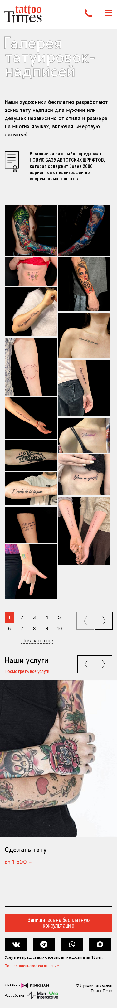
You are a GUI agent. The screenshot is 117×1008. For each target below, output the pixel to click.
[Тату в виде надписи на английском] (31, 525)
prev (86, 618)
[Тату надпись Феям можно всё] (84, 388)
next (105, 618)
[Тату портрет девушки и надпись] (84, 284)
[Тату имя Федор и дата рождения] (31, 367)
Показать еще (37, 641)
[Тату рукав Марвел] (31, 230)
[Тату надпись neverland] (84, 435)
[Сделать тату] (58, 758)
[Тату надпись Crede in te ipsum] (31, 488)
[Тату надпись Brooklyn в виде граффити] (31, 455)
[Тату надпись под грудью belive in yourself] (84, 474)
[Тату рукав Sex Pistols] (84, 230)
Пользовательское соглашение (32, 965)
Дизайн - (13, 985)
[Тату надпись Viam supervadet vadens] (31, 311)
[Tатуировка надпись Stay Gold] (31, 571)
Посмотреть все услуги (27, 671)
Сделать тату (25, 849)
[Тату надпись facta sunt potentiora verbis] (31, 418)
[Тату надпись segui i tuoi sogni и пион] (31, 271)
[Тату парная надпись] (84, 531)
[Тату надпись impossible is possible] (84, 335)
